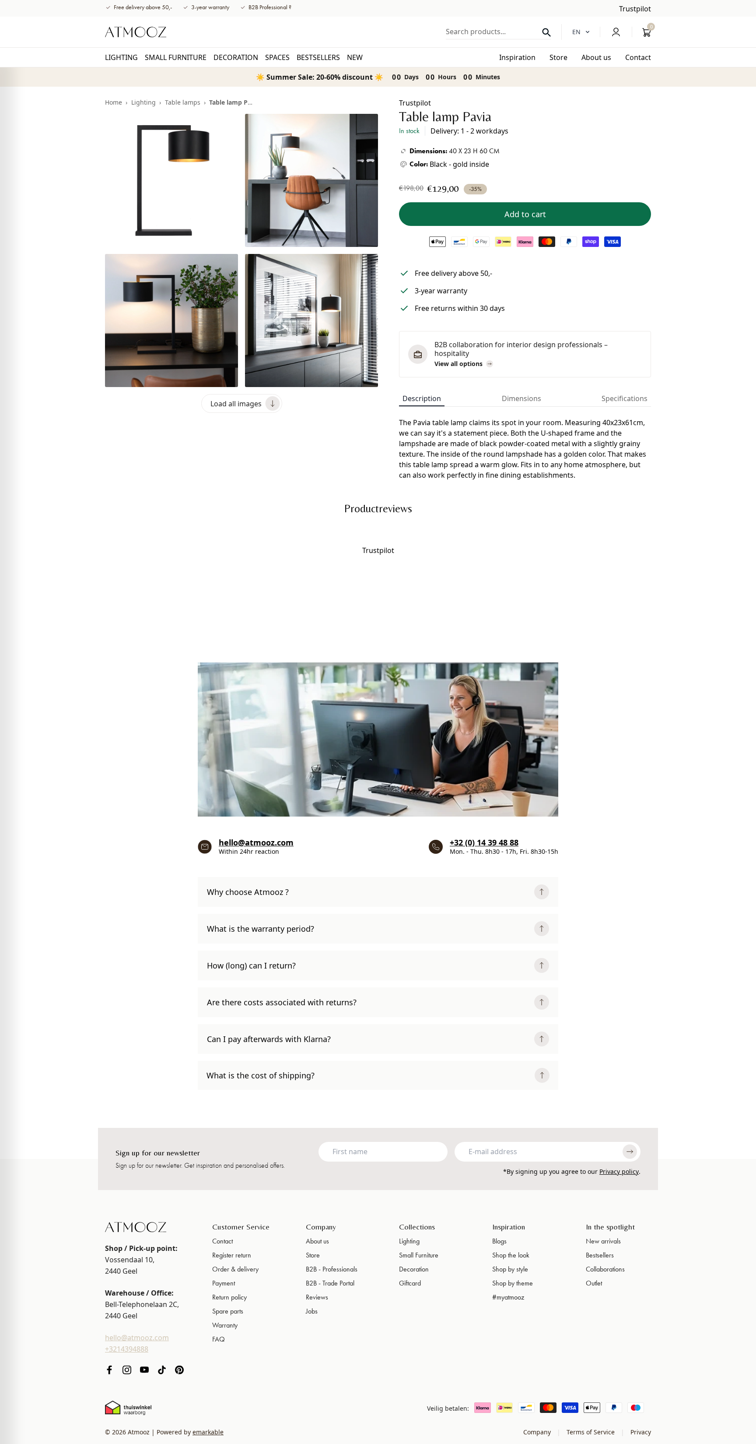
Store (313, 1255)
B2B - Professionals (331, 1269)
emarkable (208, 1432)
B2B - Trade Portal (330, 1283)
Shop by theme (512, 1283)
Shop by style (510, 1269)
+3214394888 (126, 1349)
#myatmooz (508, 1297)
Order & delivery (235, 1269)
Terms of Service (590, 1432)
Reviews (317, 1297)
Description (421, 398)
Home (113, 102)
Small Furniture (418, 1255)
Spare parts (227, 1311)
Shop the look (510, 1255)
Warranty (225, 1325)
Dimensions (521, 398)
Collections (417, 1226)
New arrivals (603, 1241)
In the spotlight (610, 1226)
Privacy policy (619, 1171)
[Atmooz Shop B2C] (135, 32)
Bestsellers (600, 1255)
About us (317, 1241)
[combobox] (498, 31)
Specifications (625, 398)
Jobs (312, 1311)
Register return (231, 1255)
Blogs (499, 1241)
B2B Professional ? (269, 7)
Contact (222, 1241)
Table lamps (182, 102)
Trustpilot (635, 9)
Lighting (143, 102)
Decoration (414, 1269)
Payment (223, 1283)
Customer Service (241, 1226)
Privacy (640, 1432)
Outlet (594, 1283)
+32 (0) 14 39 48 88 (484, 842)
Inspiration (508, 1226)
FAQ (218, 1339)
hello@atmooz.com (256, 842)
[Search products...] (546, 32)
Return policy (229, 1297)
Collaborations (605, 1269)
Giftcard (410, 1283)
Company (321, 1226)
